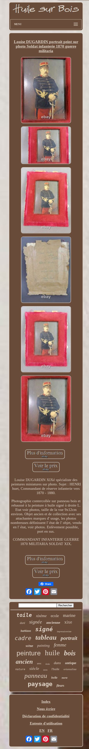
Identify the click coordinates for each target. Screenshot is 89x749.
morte (64, 677)
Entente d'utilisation (46, 723)
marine (69, 615)
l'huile (55, 669)
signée (35, 622)
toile (24, 615)
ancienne (53, 622)
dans (57, 663)
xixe (68, 622)
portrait (69, 638)
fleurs (60, 685)
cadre (23, 638)
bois (70, 653)
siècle (34, 668)
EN (41, 730)
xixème (41, 616)
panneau (35, 675)
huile (52, 653)
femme (60, 645)
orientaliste (70, 669)
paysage (40, 683)
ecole (55, 616)
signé (44, 629)
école (48, 664)
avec (39, 663)
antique (70, 663)
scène (29, 646)
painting (43, 646)
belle (54, 677)
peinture (29, 653)
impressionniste (64, 631)
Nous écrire (46, 709)
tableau (46, 637)
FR (50, 730)
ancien (24, 661)
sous (45, 669)
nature (20, 669)
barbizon (26, 630)
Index (46, 702)
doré (22, 623)
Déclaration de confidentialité (46, 716)
